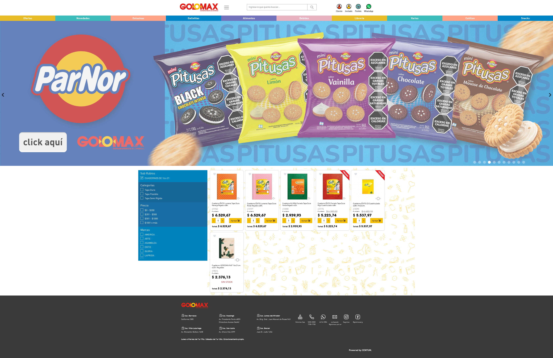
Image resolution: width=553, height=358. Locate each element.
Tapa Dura (150, 189)
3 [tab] (484, 162)
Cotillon (470, 18)
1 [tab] (474, 162)
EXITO (148, 247)
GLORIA (149, 251)
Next (549, 95)
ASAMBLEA (151, 242)
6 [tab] (499, 162)
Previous (4, 95)
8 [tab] (509, 162)
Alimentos (249, 18)
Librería (359, 18)
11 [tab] (523, 162)
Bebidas (304, 18)
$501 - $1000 (151, 218)
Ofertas (27, 18)
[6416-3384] (323, 317)
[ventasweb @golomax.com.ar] (334, 317)
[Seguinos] (346, 317)
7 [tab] (504, 162)
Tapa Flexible (151, 194)
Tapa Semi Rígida (153, 198)
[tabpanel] (276, 93)
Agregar (234, 221)
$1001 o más (151, 222)
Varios (414, 18)
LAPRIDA (149, 255)
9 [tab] (514, 162)
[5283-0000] (311, 317)
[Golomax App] (300, 317)
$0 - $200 (149, 210)
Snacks (525, 18)
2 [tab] (479, 162)
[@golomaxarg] (357, 317)
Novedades (83, 18)
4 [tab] (489, 162)
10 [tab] (519, 162)
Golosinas (138, 18)
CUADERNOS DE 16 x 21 (157, 178)
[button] (226, 7)
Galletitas (193, 18)
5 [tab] (494, 162)
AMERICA (150, 234)
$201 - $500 (151, 214)
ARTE (147, 238)
